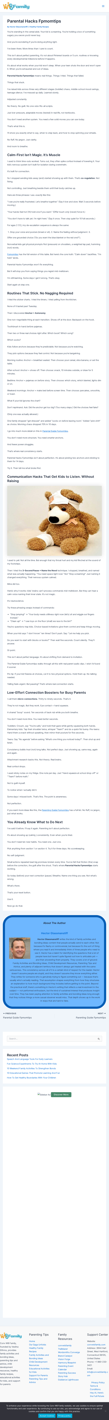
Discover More (61, 1094)
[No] (105, 1411)
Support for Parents (38, 1375)
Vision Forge (64, 1359)
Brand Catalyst (65, 1356)
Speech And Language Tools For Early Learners (30, 1059)
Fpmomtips (12, 254)
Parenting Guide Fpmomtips (55, 810)
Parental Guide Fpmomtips (55, 431)
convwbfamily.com (96, 1344)
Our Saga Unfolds (37, 1344)
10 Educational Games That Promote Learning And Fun (33, 1073)
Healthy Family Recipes (39, 27)
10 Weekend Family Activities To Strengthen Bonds (31, 1068)
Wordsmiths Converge (69, 1352)
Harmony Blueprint (67, 1362)
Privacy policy (64, 1416)
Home (32, 1341)
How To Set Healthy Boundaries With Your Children (31, 1077)
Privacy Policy (98, 1382)
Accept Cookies (47, 1416)
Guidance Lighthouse (68, 1379)
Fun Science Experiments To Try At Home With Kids (32, 1064)
